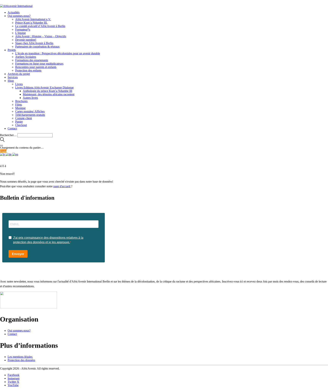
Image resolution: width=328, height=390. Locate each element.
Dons (3, 151)
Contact (12, 334)
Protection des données (21, 360)
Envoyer (18, 254)
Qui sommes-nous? (19, 330)
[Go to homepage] (16, 6)
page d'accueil (62, 186)
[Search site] (2, 140)
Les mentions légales (20, 356)
